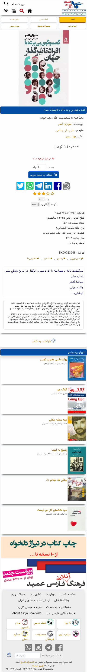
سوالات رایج (18, 594)
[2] (39, 193)
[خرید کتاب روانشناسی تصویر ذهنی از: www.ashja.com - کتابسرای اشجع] (77, 370)
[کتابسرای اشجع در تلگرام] (48, 648)
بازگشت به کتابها (42, 341)
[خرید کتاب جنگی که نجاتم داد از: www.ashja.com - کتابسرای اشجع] (77, 490)
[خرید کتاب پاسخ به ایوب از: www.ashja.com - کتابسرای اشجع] (77, 460)
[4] (48, 193)
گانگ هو (62, 389)
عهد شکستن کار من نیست (52, 510)
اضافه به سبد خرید (42, 175)
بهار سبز (70, 136)
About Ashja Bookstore (27, 613)
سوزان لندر (64, 123)
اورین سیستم (37, 665)
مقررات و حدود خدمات (58, 607)
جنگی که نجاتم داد (56, 480)
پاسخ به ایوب (59, 450)
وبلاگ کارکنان (61, 600)
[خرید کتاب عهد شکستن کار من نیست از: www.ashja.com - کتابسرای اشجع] (77, 520)
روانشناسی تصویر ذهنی (53, 359)
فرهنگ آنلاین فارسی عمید (60, 613)
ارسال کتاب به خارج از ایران (34, 600)
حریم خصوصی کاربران (29, 607)
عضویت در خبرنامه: (51, 655)
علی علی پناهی (64, 130)
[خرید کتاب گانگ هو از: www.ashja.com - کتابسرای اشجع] (77, 400)
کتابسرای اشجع (27, 662)
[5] (52, 193)
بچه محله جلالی (58, 419)
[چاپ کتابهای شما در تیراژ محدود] (43, 548)
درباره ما (50, 594)
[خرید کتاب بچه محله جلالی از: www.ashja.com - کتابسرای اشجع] (77, 430)
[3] (43, 193)
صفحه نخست (67, 594)
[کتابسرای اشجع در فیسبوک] (59, 648)
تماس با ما (35, 594)
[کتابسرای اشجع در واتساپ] (28, 648)
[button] (18, 4)
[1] (34, 193)
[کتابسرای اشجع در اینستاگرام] (38, 648)
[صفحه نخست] (30, 11)
